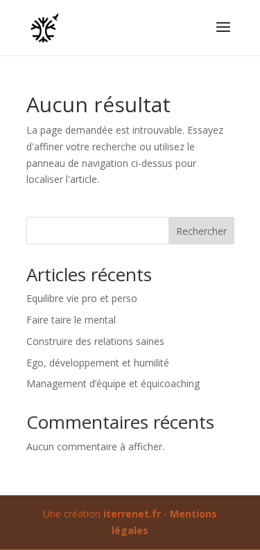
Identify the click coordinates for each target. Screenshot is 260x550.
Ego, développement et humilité (97, 362)
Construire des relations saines (95, 341)
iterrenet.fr (132, 513)
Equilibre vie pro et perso (81, 298)
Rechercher (201, 231)
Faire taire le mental (71, 319)
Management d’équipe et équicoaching (113, 383)
